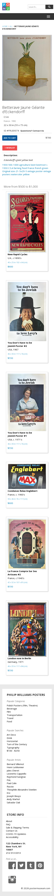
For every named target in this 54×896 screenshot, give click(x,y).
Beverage (12, 708)
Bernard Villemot (15, 764)
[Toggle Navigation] (48, 16)
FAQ (8, 824)
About (9, 821)
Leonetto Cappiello (16, 773)
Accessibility (12, 837)
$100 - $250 (13, 750)
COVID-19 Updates (16, 833)
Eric (8, 792)
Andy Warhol (13, 799)
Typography (13, 747)
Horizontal (12, 741)
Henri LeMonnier (15, 767)
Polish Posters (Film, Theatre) (22, 705)
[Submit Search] (49, 7)
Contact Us (11, 830)
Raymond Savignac (16, 776)
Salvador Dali (13, 802)
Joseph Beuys (14, 796)
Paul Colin (11, 783)
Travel (10, 718)
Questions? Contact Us (32, 130)
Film (9, 711)
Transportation (14, 714)
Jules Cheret (13, 770)
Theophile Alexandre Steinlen (22, 789)
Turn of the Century (17, 744)
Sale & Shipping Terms (17, 827)
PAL (9, 780)
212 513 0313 (13, 852)
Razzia (10, 786)
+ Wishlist (10, 148)
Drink (9, 737)
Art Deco (11, 734)
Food (9, 721)
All (11, 26)
